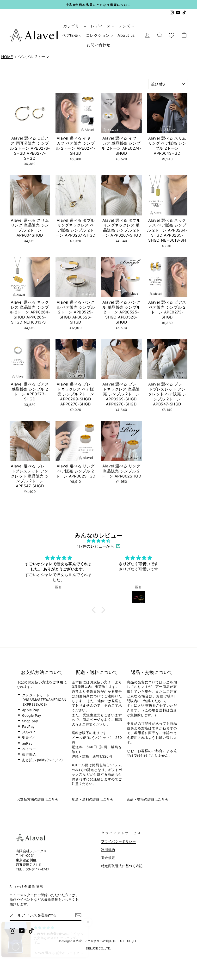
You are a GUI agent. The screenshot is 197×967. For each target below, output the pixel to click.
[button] (95, 609)
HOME (7, 56)
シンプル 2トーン (33, 56)
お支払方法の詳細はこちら (37, 799)
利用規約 (108, 849)
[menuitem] (75, 26)
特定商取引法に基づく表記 (122, 866)
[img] (98, 540)
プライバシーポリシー (118, 841)
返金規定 (108, 858)
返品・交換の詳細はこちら (147, 799)
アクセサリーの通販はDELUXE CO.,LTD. (112, 941)
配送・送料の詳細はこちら (92, 799)
